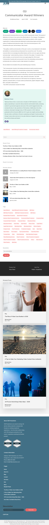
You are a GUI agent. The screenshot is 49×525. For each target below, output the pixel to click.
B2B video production (8, 212)
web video (14, 242)
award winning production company (19, 129)
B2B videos (33, 212)
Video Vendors (7, 242)
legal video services (8, 226)
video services (39, 239)
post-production (15, 228)
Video (13, 234)
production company (26, 228)
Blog (25, 11)
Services (6, 479)
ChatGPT (6, 31)
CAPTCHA (5, 514)
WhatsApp (19, 31)
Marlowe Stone (15, 19)
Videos (32, 239)
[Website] (8, 121)
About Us (6, 472)
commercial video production (27, 218)
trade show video (35, 231)
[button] (45, 3)
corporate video (40, 218)
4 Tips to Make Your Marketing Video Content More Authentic (18, 148)
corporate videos (21, 220)
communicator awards (34, 129)
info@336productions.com (13, 461)
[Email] (5, 121)
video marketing (20, 234)
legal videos (39, 223)
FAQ (5, 482)
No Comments (33, 19)
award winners (7, 129)
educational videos (8, 223)
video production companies (32, 237)
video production (20, 237)
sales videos (6, 231)
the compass (14, 231)
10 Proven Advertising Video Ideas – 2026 (13, 151)
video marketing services (9, 237)
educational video (31, 220)
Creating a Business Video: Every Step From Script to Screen (17, 156)
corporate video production (10, 220)
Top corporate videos (24, 231)
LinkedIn (25, 31)
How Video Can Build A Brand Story (11, 153)
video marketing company (31, 234)
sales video (39, 228)
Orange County (7, 228)
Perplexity (12, 31)
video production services (23, 239)
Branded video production (9, 215)
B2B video (32, 210)
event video (16, 223)
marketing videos (28, 226)
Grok (33, 31)
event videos (24, 223)
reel (34, 228)
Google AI (39, 31)
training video (7, 234)
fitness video (32, 223)
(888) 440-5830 (11, 459)
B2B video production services (21, 212)
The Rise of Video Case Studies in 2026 (12, 146)
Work (5, 484)
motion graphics (37, 226)
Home (5, 469)
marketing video (18, 226)
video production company (9, 239)
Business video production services (11, 218)
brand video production (22, 215)
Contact (6, 477)
